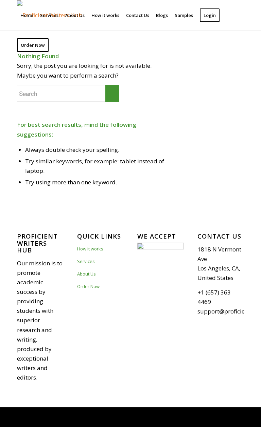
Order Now (88, 286)
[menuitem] (27, 15)
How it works (90, 249)
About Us (86, 274)
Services (86, 261)
